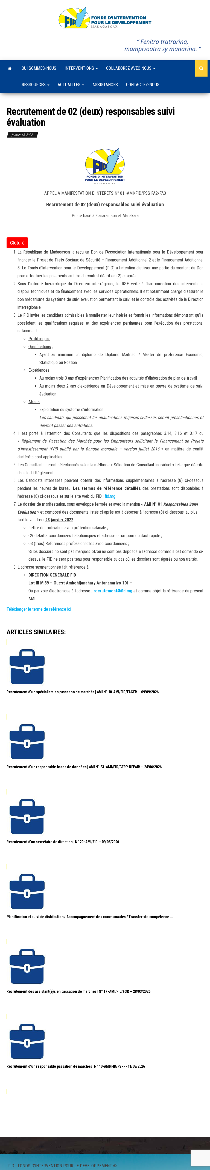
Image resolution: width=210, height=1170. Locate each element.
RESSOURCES (34, 84)
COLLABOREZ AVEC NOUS (129, 68)
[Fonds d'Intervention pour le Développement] (10, 68)
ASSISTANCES (105, 84)
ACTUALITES (69, 84)
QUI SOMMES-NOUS (39, 68)
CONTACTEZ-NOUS (142, 84)
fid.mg (110, 496)
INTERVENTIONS (80, 68)
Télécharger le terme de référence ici (39, 609)
